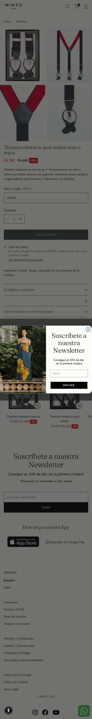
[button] (8, 710)
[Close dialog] (88, 329)
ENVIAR (69, 385)
